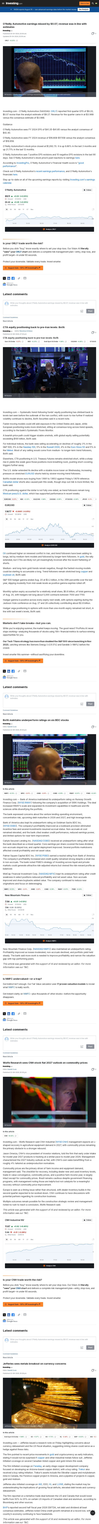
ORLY (54, 111)
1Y (23, 209)
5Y (27, 209)
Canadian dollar (10, 482)
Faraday (37, 1466)
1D (6, 209)
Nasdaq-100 (29, 447)
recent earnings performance (50, 171)
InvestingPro (23, 163)
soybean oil (8, 574)
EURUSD (29, 473)
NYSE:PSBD (42, 855)
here (77, 158)
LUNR (60, 1484)
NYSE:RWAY (24, 802)
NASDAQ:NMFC (42, 949)
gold (82, 556)
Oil (4, 553)
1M (15, 209)
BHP (5, 1507)
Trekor (81, 1469)
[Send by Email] (24, 278)
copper (84, 571)
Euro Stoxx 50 (78, 447)
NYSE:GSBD (10, 826)
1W (11, 209)
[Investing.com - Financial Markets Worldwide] (14, 3)
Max (32, 209)
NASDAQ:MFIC (47, 874)
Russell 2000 (53, 447)
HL (50, 1484)
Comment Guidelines (10, 317)
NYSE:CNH (61, 1142)
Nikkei (10, 450)
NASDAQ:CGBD (41, 840)
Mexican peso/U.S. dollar (15, 493)
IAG (40, 1484)
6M (19, 209)
